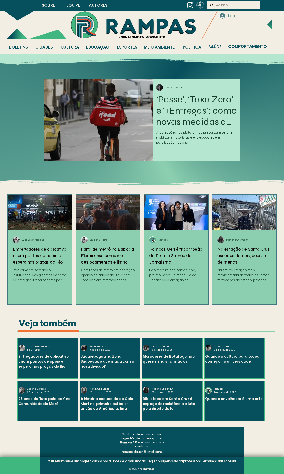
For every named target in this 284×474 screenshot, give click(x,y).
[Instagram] (190, 5)
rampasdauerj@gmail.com (142, 451)
